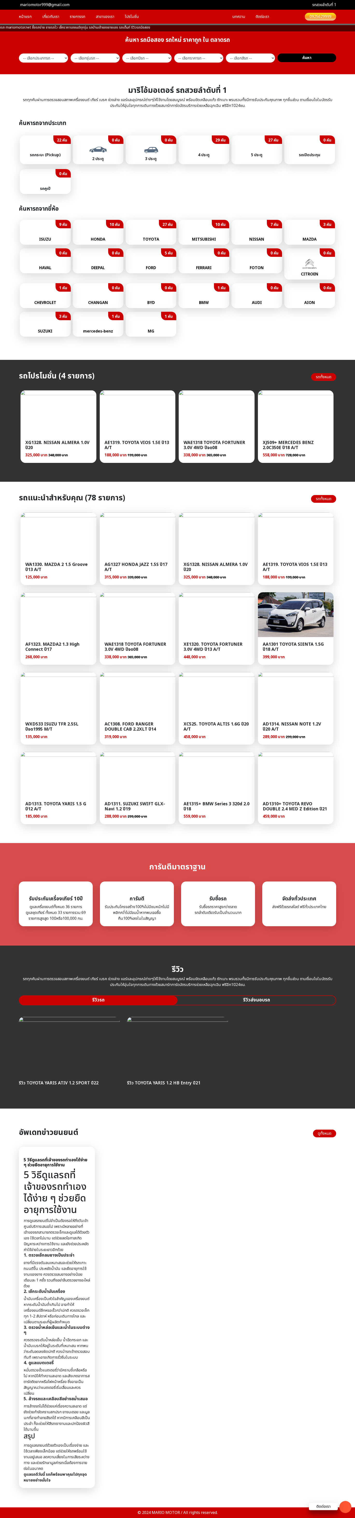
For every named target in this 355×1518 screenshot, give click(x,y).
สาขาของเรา (105, 17)
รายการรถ (77, 17)
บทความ (238, 17)
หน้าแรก (25, 17)
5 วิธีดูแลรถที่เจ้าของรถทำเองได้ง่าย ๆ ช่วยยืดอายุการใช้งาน (55, 1162)
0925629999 (320, 17)
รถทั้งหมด (323, 377)
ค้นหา (307, 58)
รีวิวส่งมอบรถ (256, 1000)
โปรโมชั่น (132, 17)
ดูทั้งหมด (324, 1133)
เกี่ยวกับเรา (50, 17)
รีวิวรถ (98, 1000)
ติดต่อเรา (262, 17)
